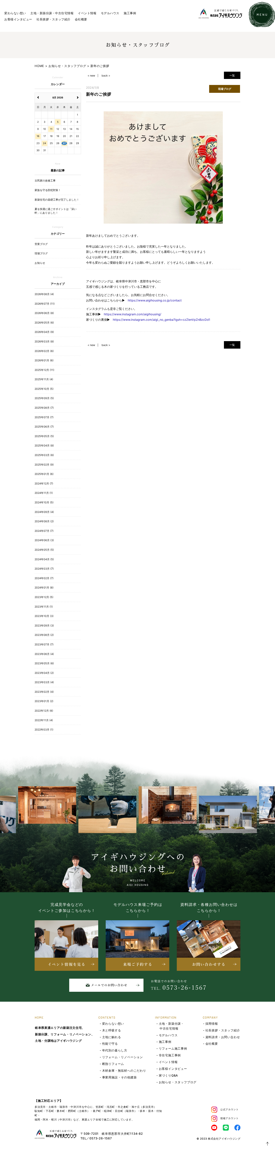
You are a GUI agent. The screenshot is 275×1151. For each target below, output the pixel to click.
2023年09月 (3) (44, 625)
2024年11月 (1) (44, 492)
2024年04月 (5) (44, 559)
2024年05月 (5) (44, 549)
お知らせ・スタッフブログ (178, 1082)
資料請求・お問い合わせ (222, 1037)
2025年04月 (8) (44, 445)
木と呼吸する (111, 1030)
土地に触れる (111, 1037)
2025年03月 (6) (44, 455)
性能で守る (110, 1043)
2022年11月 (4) (44, 720)
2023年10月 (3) (44, 616)
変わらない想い (15, 13)
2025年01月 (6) (44, 473)
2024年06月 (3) (44, 540)
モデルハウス (110, 13)
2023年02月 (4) (44, 691)
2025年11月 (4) (44, 379)
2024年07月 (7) (44, 530)
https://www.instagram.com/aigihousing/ (132, 314)
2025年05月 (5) (44, 436)
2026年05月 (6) (44, 322)
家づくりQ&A (168, 1075)
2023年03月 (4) (44, 682)
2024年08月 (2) (44, 521)
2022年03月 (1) (44, 729)
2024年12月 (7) (44, 483)
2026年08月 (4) (44, 294)
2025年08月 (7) (44, 407)
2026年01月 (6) (44, 360)
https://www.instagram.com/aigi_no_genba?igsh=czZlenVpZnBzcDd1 (161, 319)
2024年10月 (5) (44, 502)
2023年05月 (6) (44, 663)
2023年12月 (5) (44, 597)
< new (91, 75)
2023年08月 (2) (44, 634)
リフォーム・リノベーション (122, 1057)
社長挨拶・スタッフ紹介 (53, 19)
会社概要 (81, 19)
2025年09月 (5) (44, 398)
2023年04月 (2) (44, 672)
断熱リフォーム (113, 1064)
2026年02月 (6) (44, 351)
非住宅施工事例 (170, 1055)
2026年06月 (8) (44, 313)
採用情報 (211, 1023)
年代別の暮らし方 (114, 1050)
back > (106, 75)
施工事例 (130, 13)
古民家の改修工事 (45, 180)
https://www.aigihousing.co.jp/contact (155, 300)
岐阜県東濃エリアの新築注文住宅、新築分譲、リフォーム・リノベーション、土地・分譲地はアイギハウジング (64, 1034)
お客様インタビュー (18, 19)
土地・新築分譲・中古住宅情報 (52, 13)
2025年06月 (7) (44, 426)
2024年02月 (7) (44, 578)
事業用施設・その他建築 (119, 1077)
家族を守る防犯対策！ (48, 190)
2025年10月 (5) (44, 388)
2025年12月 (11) (44, 369)
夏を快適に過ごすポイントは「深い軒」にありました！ (56, 210)
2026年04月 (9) (44, 331)
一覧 (232, 75)
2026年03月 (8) (44, 341)
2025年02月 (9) (44, 464)
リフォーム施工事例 (173, 1048)
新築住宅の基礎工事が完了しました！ (57, 199)
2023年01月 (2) (44, 701)
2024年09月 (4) (44, 511)
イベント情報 (87, 13)
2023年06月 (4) (44, 653)
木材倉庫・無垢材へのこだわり (124, 1070)
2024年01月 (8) (44, 587)
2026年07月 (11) (45, 303)
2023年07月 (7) (44, 644)
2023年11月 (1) (44, 606)
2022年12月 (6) (44, 710)
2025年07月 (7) (44, 417)
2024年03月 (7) (44, 568)
